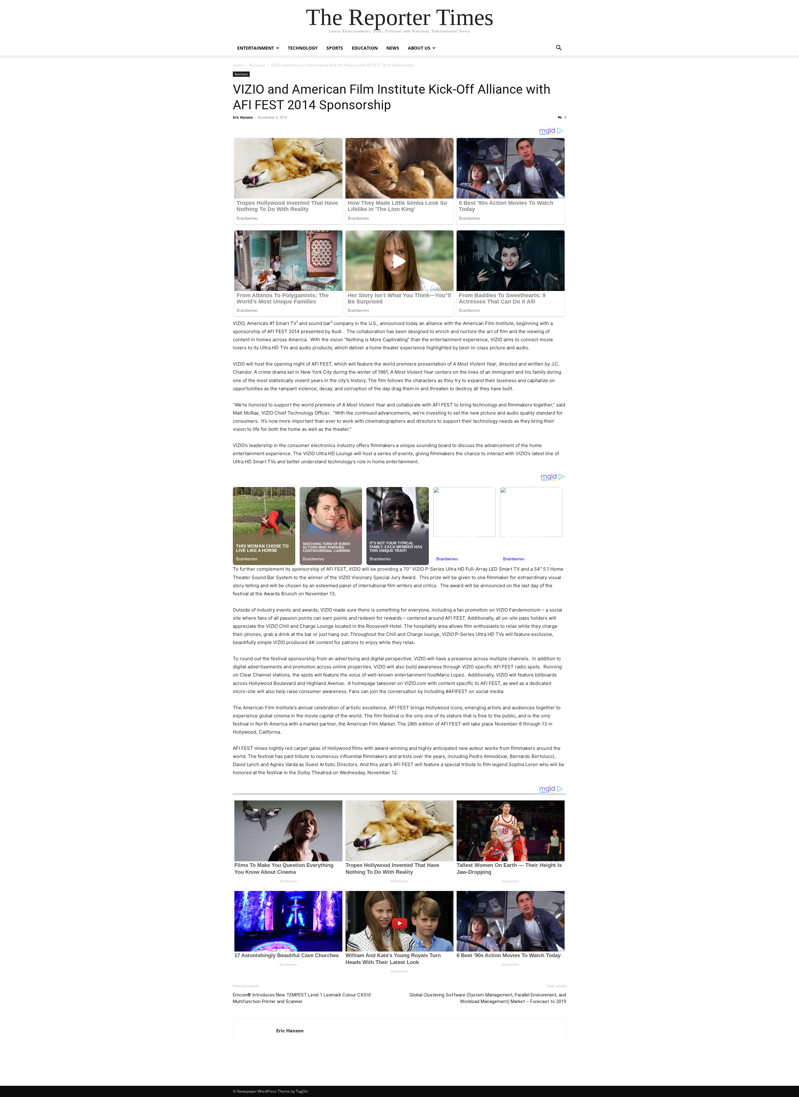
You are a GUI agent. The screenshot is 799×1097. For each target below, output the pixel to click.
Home (238, 65)
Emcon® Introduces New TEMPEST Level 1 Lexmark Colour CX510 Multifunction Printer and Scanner (302, 998)
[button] (558, 49)
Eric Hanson (243, 117)
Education (365, 48)
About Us (419, 48)
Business (257, 65)
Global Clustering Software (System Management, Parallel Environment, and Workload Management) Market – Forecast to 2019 (487, 998)
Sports (334, 48)
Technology (303, 48)
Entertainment (255, 48)
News (392, 48)
